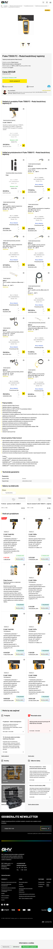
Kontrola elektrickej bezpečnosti (6, 885)
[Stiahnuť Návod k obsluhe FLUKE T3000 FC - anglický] (49, 508)
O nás (20, 879)
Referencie (21, 892)
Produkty (4, 879)
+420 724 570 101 (46, 90)
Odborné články (35, 760)
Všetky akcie (31, 756)
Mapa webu (47, 885)
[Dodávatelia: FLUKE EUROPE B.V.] (47, 10)
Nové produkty (5, 897)
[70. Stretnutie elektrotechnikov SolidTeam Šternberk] (13, 744)
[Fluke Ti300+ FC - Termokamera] (39, 570)
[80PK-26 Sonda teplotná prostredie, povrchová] (13, 237)
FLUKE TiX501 (8, 675)
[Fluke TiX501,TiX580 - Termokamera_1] (39, 665)
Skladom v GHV (21, 555)
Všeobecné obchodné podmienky (27, 896)
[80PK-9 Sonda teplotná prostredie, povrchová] (39, 319)
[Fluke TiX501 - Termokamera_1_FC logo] (14, 665)
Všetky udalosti (5, 756)
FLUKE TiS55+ (33, 534)
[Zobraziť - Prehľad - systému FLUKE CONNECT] (13, 499)
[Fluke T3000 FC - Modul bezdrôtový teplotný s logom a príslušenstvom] (13, 113)
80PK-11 (30, 372)
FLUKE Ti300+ (33, 580)
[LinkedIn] (4, 905)
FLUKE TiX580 (33, 675)
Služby (3, 893)
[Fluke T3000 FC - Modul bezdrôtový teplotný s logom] (25, 25)
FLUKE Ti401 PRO (9, 629)
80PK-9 (30, 325)
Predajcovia (41, 884)
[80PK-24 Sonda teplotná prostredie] (13, 198)
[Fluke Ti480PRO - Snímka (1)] (14, 524)
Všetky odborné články (33, 804)
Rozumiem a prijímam (29, 946)
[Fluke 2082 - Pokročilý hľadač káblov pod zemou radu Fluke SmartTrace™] (13, 774)
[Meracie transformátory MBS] (40, 791)
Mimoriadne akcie (36, 715)
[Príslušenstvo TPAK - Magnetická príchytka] (13, 165)
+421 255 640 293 (21, 863)
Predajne (40, 886)
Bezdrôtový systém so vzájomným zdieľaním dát (12, 582)
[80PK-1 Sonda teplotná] (13, 274)
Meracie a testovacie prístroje (8, 882)
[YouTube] (7, 905)
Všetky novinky (4, 804)
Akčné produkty (5, 895)
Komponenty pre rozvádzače (8, 887)
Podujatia (7, 715)
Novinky (6, 760)
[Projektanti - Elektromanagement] (13, 726)
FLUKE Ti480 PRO (9, 534)
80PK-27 (30, 243)
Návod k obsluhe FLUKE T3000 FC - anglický (39, 503)
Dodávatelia (41, 882)
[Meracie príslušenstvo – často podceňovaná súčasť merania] (40, 773)
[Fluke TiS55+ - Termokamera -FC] (39, 524)
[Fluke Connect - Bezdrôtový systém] (14, 570)
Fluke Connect (8, 580)
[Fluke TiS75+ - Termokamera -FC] (39, 619)
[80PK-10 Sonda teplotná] (13, 362)
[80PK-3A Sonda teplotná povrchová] (39, 278)
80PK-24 (5, 204)
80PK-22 (30, 166)
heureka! (44, 910)
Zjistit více (30, 173)
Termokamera (7, 536)
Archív (3, 899)
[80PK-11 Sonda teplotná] (39, 363)
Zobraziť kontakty (5, 875)
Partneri (41, 879)
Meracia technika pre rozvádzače (6, 890)
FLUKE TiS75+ (33, 629)
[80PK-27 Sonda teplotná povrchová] (39, 237)
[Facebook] (2, 905)
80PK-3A (30, 288)
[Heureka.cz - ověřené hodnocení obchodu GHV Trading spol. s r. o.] (49, 86)
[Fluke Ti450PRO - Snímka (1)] (14, 619)
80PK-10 (5, 370)
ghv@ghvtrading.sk (21, 865)
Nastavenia (6, 946)
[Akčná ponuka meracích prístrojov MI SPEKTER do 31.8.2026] (40, 726)
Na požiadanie (21, 604)
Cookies (48, 882)
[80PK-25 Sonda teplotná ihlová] (39, 200)
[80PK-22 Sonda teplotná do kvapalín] (39, 160)
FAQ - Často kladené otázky (26, 898)
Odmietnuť (16, 946)
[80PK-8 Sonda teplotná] (13, 321)
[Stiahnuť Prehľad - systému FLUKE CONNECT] (23, 508)
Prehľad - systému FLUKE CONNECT (11, 503)
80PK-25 (30, 206)
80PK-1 (5, 280)
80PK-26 (5, 243)
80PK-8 (5, 330)
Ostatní (48, 879)
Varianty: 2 (6, 531)
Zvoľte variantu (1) (15, 81)
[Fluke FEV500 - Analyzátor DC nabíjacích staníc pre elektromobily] (13, 794)
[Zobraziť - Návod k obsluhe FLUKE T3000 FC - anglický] (39, 499)
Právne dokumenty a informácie (27, 894)
